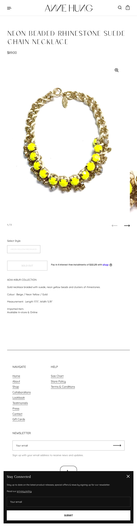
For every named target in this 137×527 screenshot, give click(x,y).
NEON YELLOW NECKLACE (24, 249)
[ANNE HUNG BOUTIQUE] (68, 8)
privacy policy (24, 491)
